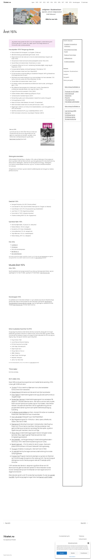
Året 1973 (7, 523)
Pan (13, 419)
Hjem (33, 2)
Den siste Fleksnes (16, 254)
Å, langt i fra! (16, 456)
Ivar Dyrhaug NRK (70, 111)
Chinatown (15, 247)
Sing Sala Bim (16, 440)
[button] (88, 543)
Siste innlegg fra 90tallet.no (72, 106)
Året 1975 (83, 523)
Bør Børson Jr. (15, 251)
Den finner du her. (45, 273)
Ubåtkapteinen (68, 58)
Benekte (73, 553)
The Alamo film (70, 100)
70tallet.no (7, 2)
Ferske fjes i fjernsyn (18, 399)
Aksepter (62, 553)
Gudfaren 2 (15, 245)
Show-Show (16, 433)
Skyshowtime (44, 256)
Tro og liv (14, 449)
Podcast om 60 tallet (72, 92)
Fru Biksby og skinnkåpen (20, 412)
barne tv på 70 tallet (45, 477)
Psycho (67, 98)
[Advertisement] (32, 185)
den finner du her (17, 305)
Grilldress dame (70, 117)
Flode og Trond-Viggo (70, 55)
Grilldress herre (70, 115)
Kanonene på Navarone (69, 95)
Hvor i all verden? (17, 417)
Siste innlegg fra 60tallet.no (72, 87)
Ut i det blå (15, 451)
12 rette (14, 388)
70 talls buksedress (69, 61)
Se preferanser (84, 553)
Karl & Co (68, 113)
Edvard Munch (16, 392)
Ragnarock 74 (16, 424)
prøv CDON (32, 362)
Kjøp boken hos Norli (15, 139)
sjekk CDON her (39, 257)
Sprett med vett (17, 444)
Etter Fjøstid (16, 395)
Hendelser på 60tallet (72, 102)
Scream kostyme (70, 119)
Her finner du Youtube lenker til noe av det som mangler (30, 302)
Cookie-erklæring (72, 556)
